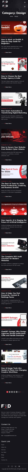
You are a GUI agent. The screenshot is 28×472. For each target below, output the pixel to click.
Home (11, 16)
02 (9, 392)
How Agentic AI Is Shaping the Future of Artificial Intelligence (14, 221)
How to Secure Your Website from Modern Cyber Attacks (13, 148)
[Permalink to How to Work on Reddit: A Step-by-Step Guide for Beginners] (14, 27)
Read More (9, 52)
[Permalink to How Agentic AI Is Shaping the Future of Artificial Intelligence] (14, 208)
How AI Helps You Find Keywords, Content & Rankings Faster (10, 295)
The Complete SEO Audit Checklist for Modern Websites (11, 258)
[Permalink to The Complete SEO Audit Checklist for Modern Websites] (14, 245)
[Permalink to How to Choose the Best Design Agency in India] (14, 64)
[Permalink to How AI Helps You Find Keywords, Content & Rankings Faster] (14, 281)
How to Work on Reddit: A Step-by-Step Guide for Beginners (12, 41)
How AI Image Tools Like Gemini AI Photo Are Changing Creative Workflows (14, 370)
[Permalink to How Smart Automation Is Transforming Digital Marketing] (14, 99)
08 (16, 392)
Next (19, 392)
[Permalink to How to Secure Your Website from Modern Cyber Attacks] (14, 135)
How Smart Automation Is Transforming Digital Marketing (14, 112)
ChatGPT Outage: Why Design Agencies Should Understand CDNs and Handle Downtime (13, 333)
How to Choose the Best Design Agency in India (11, 77)
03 (12, 392)
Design (16, 16)
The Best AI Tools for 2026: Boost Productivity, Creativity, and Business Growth (13, 185)
